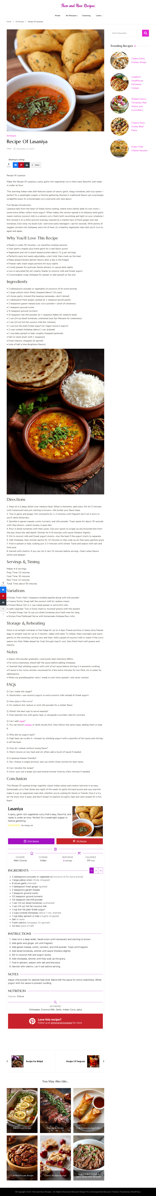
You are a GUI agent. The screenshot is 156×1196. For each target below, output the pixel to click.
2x (96, 870)
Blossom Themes (111, 1192)
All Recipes (71, 15)
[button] (9, 825)
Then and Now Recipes (42, 1192)
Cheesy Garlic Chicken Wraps (138, 60)
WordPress (135, 1192)
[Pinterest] (21, 165)
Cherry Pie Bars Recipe (55, 1175)
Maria (9, 148)
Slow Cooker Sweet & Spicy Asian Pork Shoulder (88, 1175)
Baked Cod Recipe (22, 1128)
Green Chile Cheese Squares (139, 148)
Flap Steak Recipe (55, 1128)
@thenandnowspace (61, 1023)
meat (21, 721)
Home (57, 15)
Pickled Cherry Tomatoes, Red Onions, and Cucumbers (138, 105)
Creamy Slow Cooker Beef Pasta (138, 126)
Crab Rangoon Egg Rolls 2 (88, 1128)
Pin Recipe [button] (81, 841)
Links (98, 15)
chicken (28, 724)
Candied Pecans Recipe (22, 1175)
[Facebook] (15, 165)
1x (91, 870)
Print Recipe (33, 841)
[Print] (27, 165)
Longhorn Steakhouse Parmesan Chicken (137, 82)
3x (101, 870)
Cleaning (86, 15)
